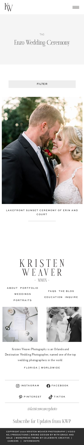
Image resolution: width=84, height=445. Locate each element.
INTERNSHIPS (32, 441)
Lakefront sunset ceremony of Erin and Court (42, 212)
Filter (42, 84)
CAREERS (13, 441)
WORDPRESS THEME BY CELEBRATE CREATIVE (43, 438)
